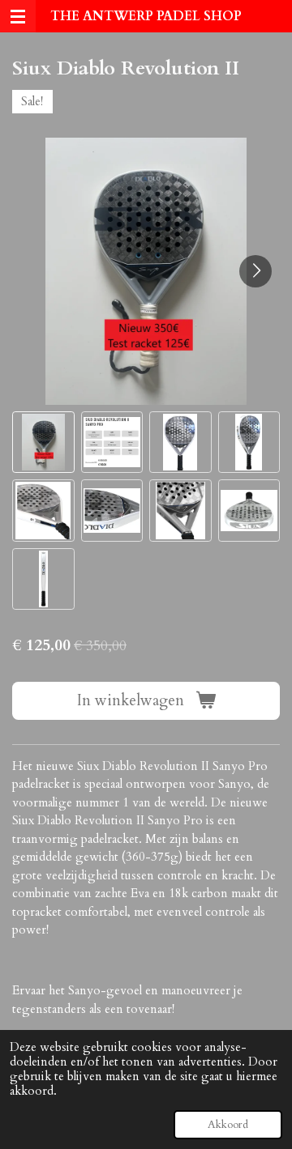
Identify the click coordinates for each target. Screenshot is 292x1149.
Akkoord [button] (228, 1124)
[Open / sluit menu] (18, 16)
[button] (43, 442)
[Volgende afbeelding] (255, 271)
